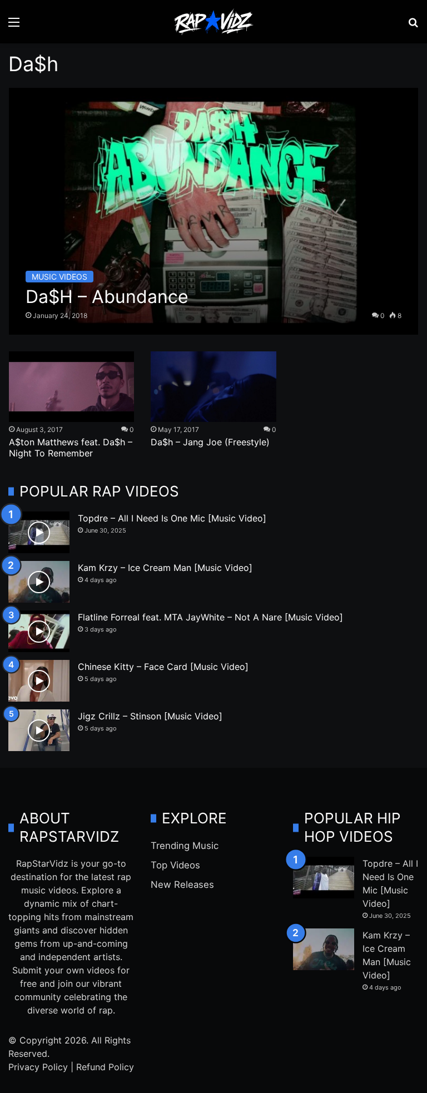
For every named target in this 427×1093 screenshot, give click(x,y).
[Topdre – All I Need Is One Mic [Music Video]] (38, 532)
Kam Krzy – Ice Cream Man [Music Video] (165, 567)
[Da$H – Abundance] (214, 211)
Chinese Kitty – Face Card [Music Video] (163, 666)
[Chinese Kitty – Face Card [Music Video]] (38, 681)
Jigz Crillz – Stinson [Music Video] (150, 716)
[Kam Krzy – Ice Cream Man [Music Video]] (38, 582)
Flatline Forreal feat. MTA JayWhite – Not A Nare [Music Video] (210, 617)
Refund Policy (105, 1066)
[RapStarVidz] (213, 22)
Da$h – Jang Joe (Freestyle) (210, 442)
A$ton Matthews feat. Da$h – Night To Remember (70, 447)
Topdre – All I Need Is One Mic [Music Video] (172, 518)
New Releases (182, 884)
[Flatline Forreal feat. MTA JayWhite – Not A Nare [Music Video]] (38, 631)
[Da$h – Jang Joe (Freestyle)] (213, 386)
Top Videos (175, 865)
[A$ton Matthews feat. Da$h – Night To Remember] (71, 386)
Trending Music (185, 845)
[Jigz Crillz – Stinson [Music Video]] (38, 730)
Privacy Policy (38, 1066)
